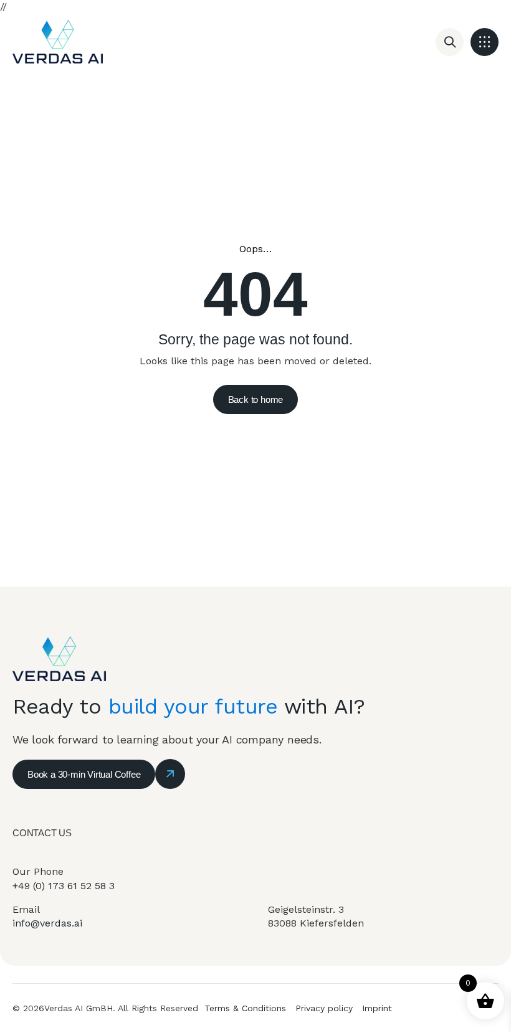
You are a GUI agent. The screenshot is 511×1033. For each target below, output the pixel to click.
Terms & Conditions (245, 1008)
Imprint (377, 1008)
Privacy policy (324, 1008)
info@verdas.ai (47, 923)
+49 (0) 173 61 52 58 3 (63, 886)
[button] (484, 42)
